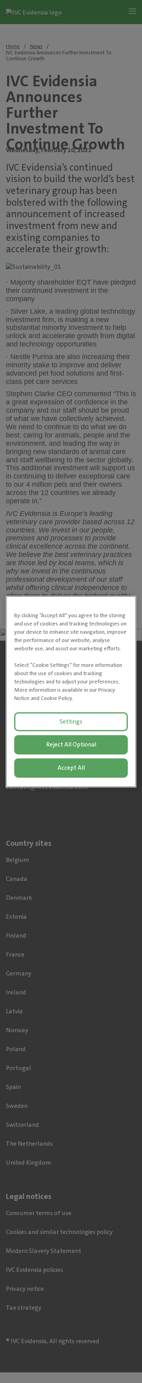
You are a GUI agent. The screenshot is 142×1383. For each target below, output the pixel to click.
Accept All (71, 768)
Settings (71, 722)
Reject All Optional (71, 745)
